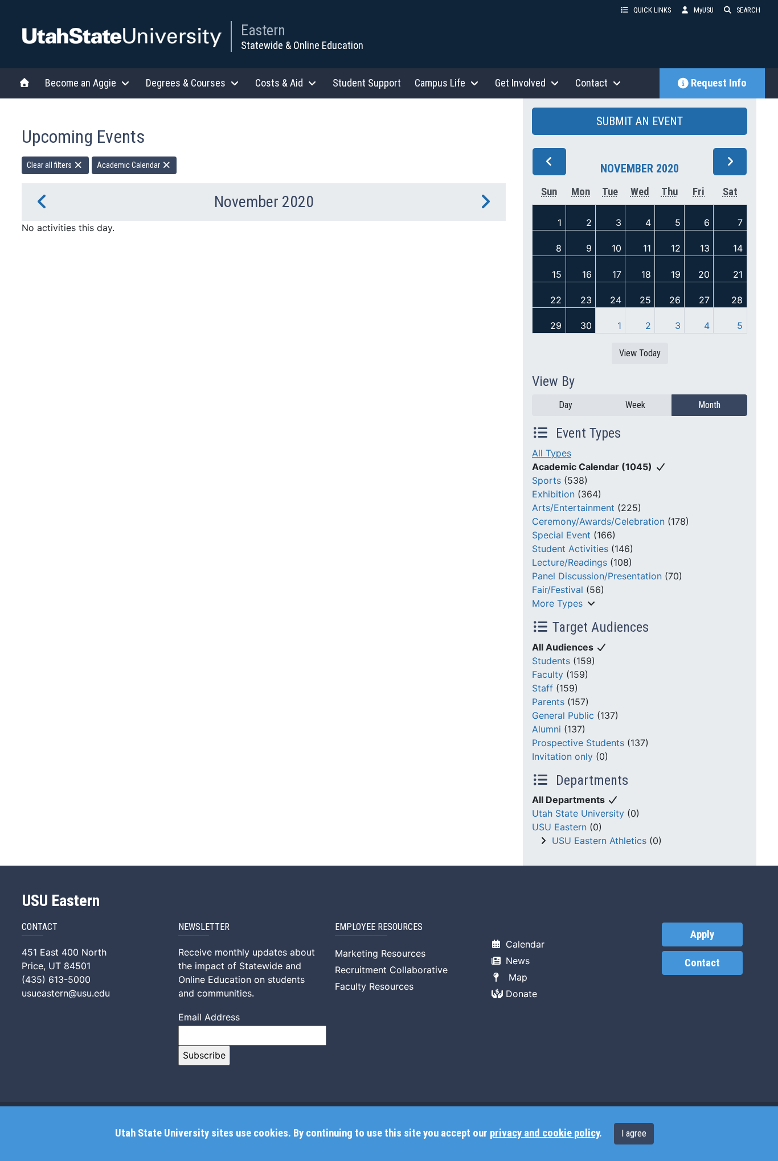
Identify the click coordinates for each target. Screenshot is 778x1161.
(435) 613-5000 (56, 979)
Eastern (263, 30)
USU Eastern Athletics (599, 840)
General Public (563, 715)
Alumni (546, 729)
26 (675, 300)
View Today (640, 353)
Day (565, 405)
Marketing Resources (380, 953)
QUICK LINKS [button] (652, 10)
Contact (702, 963)
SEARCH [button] (748, 10)
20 (704, 274)
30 (586, 325)
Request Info (719, 83)
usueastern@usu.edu (66, 993)
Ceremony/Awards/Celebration (598, 521)
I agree (633, 1133)
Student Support (367, 83)
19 (676, 274)
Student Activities (570, 548)
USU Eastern (559, 827)
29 (556, 325)
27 (704, 300)
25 (645, 300)
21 (738, 274)
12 (676, 248)
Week (635, 405)
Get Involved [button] (520, 83)
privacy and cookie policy (544, 1133)
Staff (542, 688)
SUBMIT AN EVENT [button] (639, 121)
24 (615, 300)
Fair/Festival (557, 589)
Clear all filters (50, 165)
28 (737, 300)
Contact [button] (591, 83)
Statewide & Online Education (302, 45)
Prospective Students (578, 742)
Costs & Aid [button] (279, 83)
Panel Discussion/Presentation (597, 576)
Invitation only (562, 756)
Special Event (561, 535)
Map (515, 977)
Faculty (547, 674)
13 (705, 248)
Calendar (523, 944)
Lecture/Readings (569, 562)
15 (557, 274)
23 (586, 300)
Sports (546, 480)
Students (551, 660)
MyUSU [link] (704, 10)
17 (616, 274)
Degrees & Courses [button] (186, 83)
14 (738, 248)
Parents (548, 701)
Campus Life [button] (440, 83)
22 (556, 300)
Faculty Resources (374, 986)
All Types (551, 453)
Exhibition (553, 494)
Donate (520, 993)
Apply (702, 934)
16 (587, 274)
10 (616, 248)
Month (709, 405)
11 (647, 248)
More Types (557, 603)
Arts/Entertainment (573, 507)
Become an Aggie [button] (80, 83)
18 (646, 274)
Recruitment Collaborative (391, 969)
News (516, 960)
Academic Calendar (129, 165)
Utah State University (578, 813)
